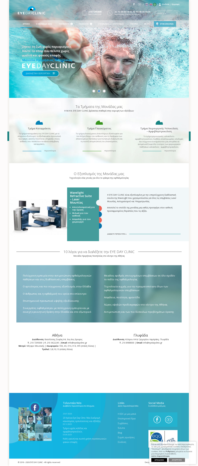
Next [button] (190, 136)
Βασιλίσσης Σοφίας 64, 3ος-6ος (132, 13)
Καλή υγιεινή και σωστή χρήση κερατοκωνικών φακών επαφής (84, 438)
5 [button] (99, 226)
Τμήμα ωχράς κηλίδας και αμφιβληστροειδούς (75, 428)
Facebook (134, 4)
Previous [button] (8, 136)
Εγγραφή (175, 4)
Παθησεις (84, 23)
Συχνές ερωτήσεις (126, 437)
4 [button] (99, 220)
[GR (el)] (147, 4)
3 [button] (104, 91)
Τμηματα (64, 23)
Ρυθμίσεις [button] (170, 451)
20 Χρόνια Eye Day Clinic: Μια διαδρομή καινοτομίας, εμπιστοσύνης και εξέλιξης (82, 417)
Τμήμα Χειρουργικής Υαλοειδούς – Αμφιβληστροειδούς (159, 130)
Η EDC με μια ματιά (127, 413)
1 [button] (94, 91)
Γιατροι (134, 23)
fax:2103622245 (94, 13)
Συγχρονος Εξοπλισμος (111, 23)
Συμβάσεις (123, 423)
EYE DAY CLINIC (31, 10)
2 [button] (99, 91)
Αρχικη (26, 23)
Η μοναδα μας (44, 23)
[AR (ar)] (155, 4)
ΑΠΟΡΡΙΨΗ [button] (177, 460)
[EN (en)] (151, 4)
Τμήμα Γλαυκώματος (99, 128)
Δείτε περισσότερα (160, 456)
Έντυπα (121, 428)
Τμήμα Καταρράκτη (39, 128)
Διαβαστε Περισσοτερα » (117, 234)
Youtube (139, 4)
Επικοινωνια (167, 23)
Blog (147, 23)
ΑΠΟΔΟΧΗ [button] (159, 460)
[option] (99, 49)
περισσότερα (50, 150)
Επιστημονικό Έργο (127, 418)
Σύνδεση (165, 4)
